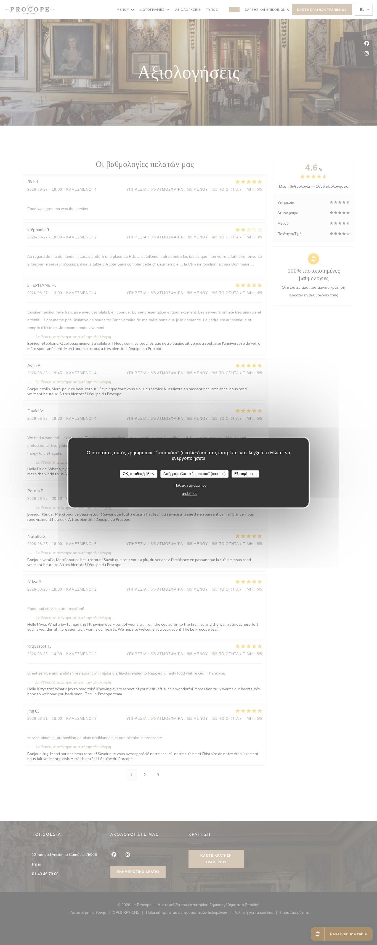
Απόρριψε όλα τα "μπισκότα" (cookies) (194, 474)
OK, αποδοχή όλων (138, 474)
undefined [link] (189, 494)
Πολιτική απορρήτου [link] (190, 485)
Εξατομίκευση (245, 474)
